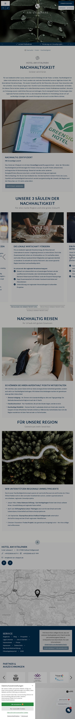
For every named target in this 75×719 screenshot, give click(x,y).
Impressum (24, 716)
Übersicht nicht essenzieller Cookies (17, 712)
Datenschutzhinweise (13, 716)
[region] (18, 694)
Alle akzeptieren (16, 704)
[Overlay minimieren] (32, 685)
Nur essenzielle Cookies (17, 709)
